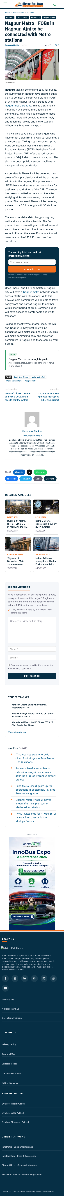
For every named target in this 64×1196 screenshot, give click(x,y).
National (30, 12)
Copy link (50, 478)
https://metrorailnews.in (32, 436)
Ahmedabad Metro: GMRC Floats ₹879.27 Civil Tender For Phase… (32, 723)
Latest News (18, 12)
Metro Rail (35, 18)
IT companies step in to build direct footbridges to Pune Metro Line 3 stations (35, 758)
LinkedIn (19, 472)
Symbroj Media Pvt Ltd (13, 1103)
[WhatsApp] (53, 978)
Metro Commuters (14, 381)
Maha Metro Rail (38, 377)
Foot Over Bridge (21, 377)
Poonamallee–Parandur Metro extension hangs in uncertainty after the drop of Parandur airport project (35, 774)
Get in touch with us (12, 1018)
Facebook (11, 478)
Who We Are (8, 999)
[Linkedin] (24, 978)
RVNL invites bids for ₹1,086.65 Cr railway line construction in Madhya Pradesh (36, 817)
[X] (44, 978)
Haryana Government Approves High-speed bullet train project (48, 396)
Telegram (26, 478)
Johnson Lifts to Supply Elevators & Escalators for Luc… (29, 706)
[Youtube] (5, 988)
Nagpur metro (31, 292)
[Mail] (34, 978)
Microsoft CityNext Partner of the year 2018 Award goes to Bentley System (18, 396)
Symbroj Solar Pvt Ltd (13, 1113)
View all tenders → (17, 732)
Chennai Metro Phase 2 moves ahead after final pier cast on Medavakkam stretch (33, 803)
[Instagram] (14, 978)
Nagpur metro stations (18, 105)
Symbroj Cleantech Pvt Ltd (15, 1122)
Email (38, 478)
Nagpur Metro (49, 18)
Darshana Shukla (12, 45)
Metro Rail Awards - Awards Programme (21, 1174)
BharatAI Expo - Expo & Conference (19, 1165)
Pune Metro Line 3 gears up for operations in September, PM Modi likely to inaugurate (36, 789)
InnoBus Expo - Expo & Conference (19, 1156)
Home (7, 12)
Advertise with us (10, 1009)
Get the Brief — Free (32, 269)
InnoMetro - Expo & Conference (17, 1147)
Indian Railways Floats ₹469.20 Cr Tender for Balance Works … (32, 715)
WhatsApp (40, 472)
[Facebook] (5, 978)
